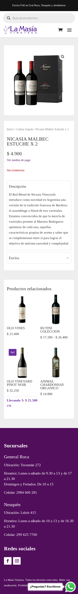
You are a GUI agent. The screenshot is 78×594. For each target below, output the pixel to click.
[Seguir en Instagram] (17, 561)
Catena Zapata (24, 129)
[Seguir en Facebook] (8, 561)
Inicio (10, 129)
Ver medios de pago (18, 160)
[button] (62, 56)
